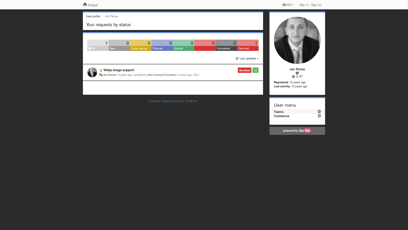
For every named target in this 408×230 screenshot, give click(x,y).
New (112, 48)
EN (289, 5)
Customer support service (164, 101)
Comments (281, 116)
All (93, 48)
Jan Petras (109, 75)
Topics (279, 111)
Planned (158, 48)
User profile (93, 16)
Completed (223, 48)
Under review (139, 48)
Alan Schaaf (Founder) (162, 75)
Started (178, 48)
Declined (243, 48)
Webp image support (118, 70)
